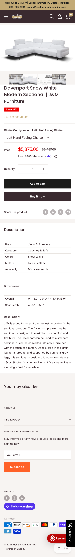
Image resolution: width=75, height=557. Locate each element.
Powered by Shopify (14, 548)
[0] (67, 16)
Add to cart (37, 183)
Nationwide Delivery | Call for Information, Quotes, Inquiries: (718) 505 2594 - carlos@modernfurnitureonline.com (37, 4)
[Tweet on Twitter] (60, 212)
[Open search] (52, 16)
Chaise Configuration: (33, 130)
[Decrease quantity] (22, 169)
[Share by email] (68, 212)
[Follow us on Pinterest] (22, 498)
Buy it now (37, 196)
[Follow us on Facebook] (7, 498)
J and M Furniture (16, 117)
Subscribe (17, 466)
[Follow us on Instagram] (14, 498)
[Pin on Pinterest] (53, 212)
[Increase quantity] (43, 169)
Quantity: (10, 168)
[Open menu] (6, 16)
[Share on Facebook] (45, 212)
